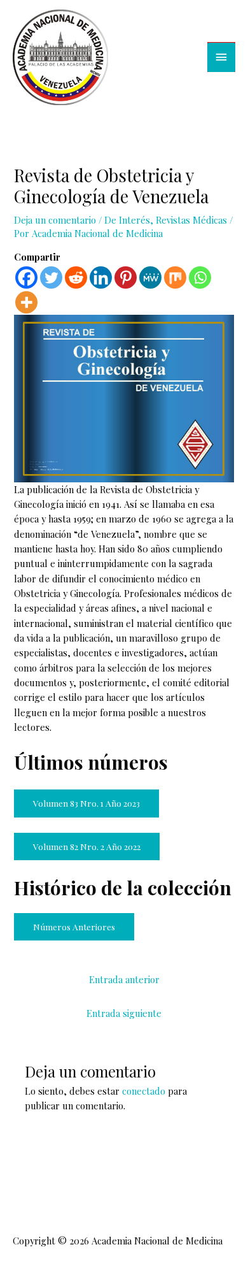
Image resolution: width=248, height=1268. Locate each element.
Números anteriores (74, 926)
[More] (26, 302)
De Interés (127, 219)
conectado (143, 1090)
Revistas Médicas (191, 219)
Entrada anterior (124, 979)
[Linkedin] (101, 277)
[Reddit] (76, 277)
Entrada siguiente (124, 1013)
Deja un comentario (55, 219)
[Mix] (175, 277)
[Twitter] (51, 277)
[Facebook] (26, 277)
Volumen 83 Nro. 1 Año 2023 (86, 803)
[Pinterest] (125, 277)
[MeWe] (150, 277)
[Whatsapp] (200, 277)
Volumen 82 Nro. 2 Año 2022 (87, 846)
